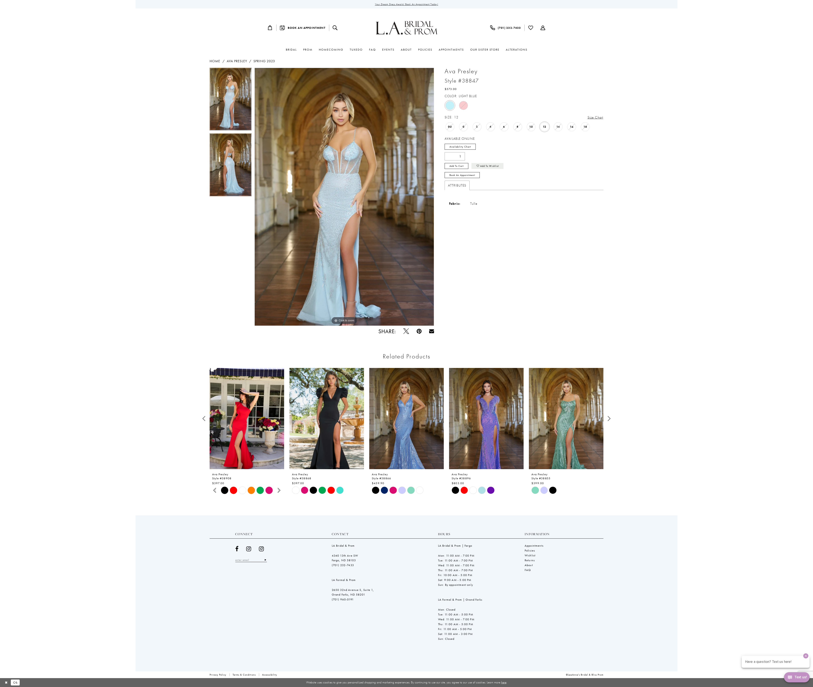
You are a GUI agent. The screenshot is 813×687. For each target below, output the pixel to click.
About (529, 565)
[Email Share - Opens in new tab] (431, 331)
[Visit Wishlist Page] (531, 27)
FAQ (528, 570)
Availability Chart (460, 146)
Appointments (534, 545)
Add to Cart (456, 166)
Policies (530, 550)
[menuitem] (270, 27)
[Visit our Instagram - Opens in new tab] (248, 549)
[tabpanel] (231, 100)
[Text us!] (797, 678)
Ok (15, 682)
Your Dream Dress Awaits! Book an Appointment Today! (406, 4)
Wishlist (530, 555)
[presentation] (247, 418)
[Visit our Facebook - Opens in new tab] (237, 549)
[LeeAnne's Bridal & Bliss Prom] (406, 28)
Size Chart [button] (595, 117)
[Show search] (335, 27)
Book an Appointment (462, 175)
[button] (270, 27)
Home (215, 61)
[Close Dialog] (6, 682)
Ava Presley (237, 61)
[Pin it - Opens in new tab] (419, 331)
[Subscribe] (265, 560)
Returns (530, 560)
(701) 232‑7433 (343, 565)
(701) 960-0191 (343, 599)
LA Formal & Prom (344, 580)
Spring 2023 (264, 61)
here (503, 682)
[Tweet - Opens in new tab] (406, 331)
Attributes (457, 185)
